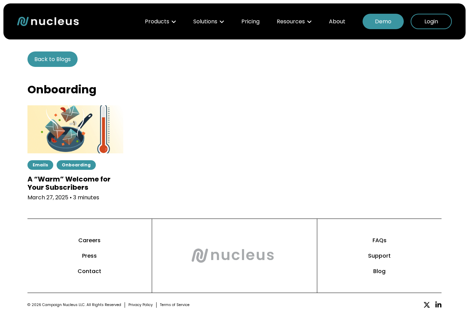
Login (431, 21)
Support (379, 256)
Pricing (250, 21)
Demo (383, 21)
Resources (291, 21)
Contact (89, 271)
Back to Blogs (52, 59)
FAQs (380, 240)
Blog (379, 271)
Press (89, 256)
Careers (89, 240)
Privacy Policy (140, 304)
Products (157, 21)
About (337, 21)
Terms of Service (175, 304)
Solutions (205, 21)
